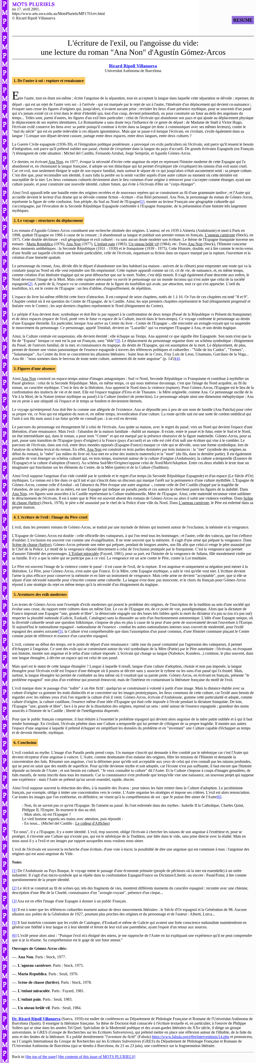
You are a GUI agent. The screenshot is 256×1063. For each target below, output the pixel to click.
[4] (177, 358)
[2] (30, 284)
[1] (142, 201)
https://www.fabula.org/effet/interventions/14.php (190, 1037)
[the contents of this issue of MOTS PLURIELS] (96, 1057)
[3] (118, 341)
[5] (60, 631)
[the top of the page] (41, 1057)
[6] (219, 797)
